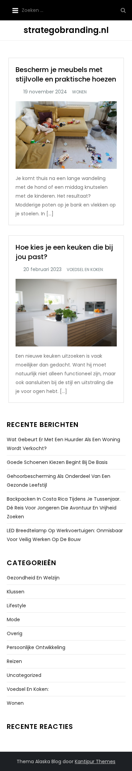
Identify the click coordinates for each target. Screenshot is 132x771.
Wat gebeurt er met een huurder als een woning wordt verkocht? (63, 444)
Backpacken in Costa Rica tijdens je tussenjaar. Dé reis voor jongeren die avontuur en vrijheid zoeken (63, 508)
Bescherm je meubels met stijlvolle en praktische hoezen (66, 74)
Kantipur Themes (95, 761)
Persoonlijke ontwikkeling (36, 647)
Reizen (14, 661)
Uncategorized (24, 675)
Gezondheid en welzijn (33, 577)
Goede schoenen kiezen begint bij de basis (57, 462)
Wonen (79, 92)
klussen (15, 591)
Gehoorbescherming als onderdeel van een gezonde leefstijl (58, 480)
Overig (14, 633)
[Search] (123, 10)
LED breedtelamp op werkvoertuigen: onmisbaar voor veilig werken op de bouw (65, 535)
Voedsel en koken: (85, 269)
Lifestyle (16, 605)
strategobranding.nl (66, 30)
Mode (13, 619)
